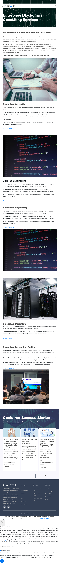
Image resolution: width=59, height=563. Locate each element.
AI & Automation (24, 498)
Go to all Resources (46, 476)
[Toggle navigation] (55, 6)
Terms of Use (48, 493)
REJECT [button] (46, 519)
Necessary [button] (3, 540)
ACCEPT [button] (40, 519)
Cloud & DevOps (25, 501)
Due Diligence (48, 496)
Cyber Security (24, 504)
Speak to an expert (9, 128)
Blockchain (23, 493)
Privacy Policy (48, 488)
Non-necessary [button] (4, 549)
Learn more (34, 519)
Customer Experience (26, 496)
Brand (46, 499)
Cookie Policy (48, 491)
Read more (7, 469)
